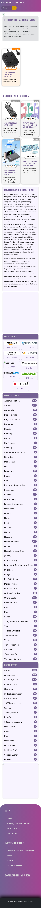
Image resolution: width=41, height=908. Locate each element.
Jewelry (20, 555)
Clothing (20, 447)
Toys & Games (20, 635)
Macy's (20, 717)
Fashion (20, 494)
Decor (20, 466)
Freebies (20, 527)
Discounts (20, 471)
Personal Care (20, 602)
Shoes (20, 616)
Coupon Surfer (20, 755)
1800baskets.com (20, 703)
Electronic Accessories (20, 485)
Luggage (20, 570)
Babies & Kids (20, 415)
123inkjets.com (20, 712)
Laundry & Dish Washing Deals (20, 565)
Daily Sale (20, 457)
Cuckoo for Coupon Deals (12, 2)
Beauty (20, 429)
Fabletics (20, 759)
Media (10, 860)
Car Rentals (20, 443)
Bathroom (20, 424)
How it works (13, 828)
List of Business (14, 865)
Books (20, 438)
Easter (20, 476)
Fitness (20, 513)
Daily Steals (20, 745)
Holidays (20, 537)
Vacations (20, 649)
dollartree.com (20, 698)
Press (9, 855)
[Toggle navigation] (37, 7)
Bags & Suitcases (20, 419)
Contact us (12, 833)
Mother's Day (20, 588)
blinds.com (20, 689)
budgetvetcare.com (20, 694)
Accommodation (20, 401)
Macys (20, 574)
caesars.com (20, 675)
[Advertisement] (20, 312)
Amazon (20, 405)
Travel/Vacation (20, 645)
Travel (20, 640)
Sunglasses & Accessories (20, 621)
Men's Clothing (20, 579)
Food (20, 523)
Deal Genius (20, 461)
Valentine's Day (20, 654)
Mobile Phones (20, 584)
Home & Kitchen (20, 541)
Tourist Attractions (20, 631)
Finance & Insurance (20, 504)
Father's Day (20, 499)
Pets (20, 607)
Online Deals (20, 598)
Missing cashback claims (18, 823)
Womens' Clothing (20, 659)
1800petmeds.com (20, 722)
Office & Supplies (20, 593)
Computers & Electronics (20, 452)
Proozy (20, 612)
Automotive (20, 410)
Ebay (20, 480)
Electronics (20, 490)
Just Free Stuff (20, 750)
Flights (20, 518)
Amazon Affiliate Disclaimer (20, 850)
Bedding (20, 433)
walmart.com (20, 684)
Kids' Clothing (20, 560)
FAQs (9, 818)
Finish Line (20, 508)
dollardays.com (20, 679)
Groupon (20, 532)
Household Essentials (20, 551)
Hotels (20, 546)
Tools (20, 626)
